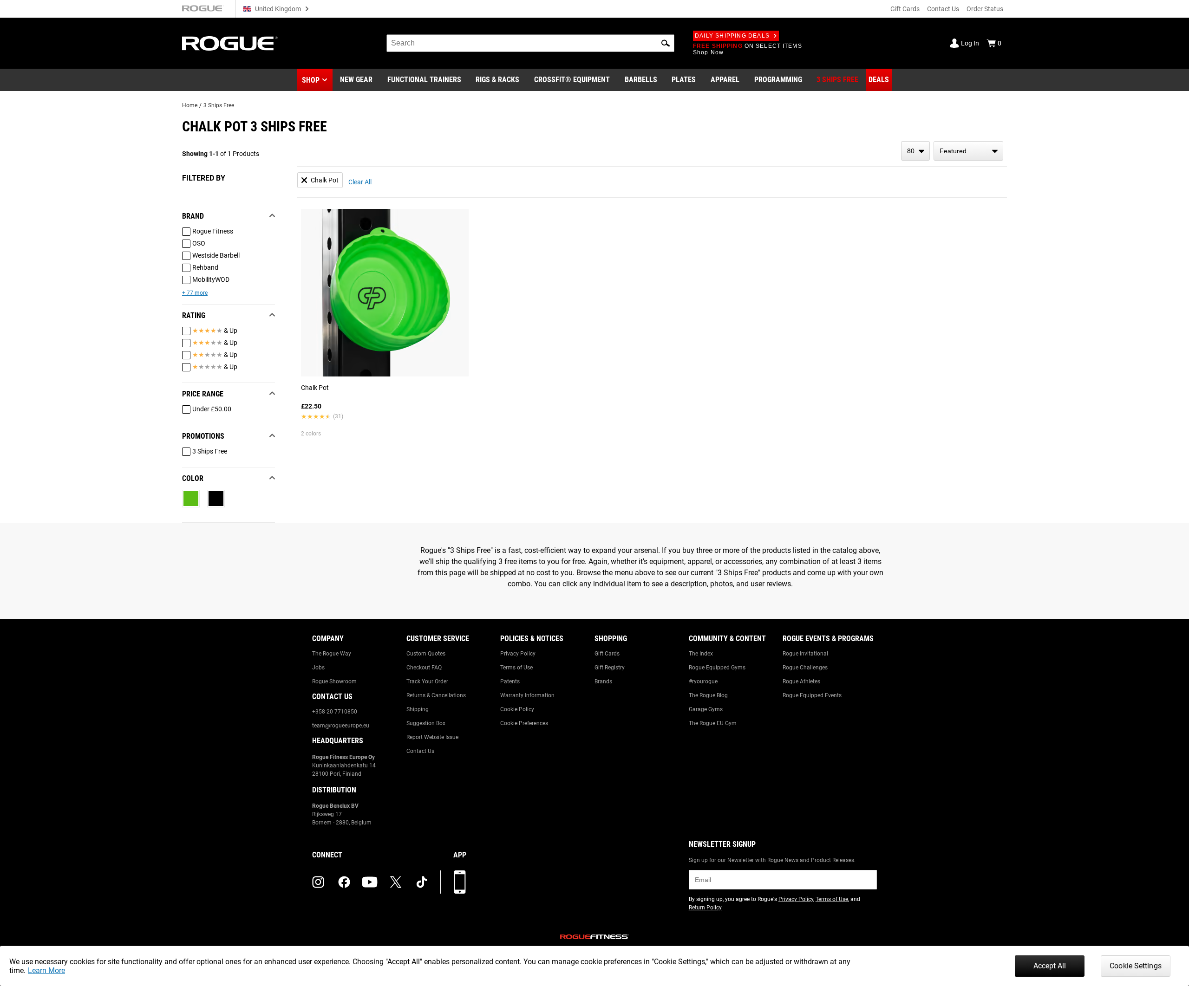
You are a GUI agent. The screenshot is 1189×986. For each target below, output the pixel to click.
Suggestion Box (425, 723)
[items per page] (915, 151)
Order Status (985, 9)
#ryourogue (703, 681)
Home (189, 105)
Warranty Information (527, 695)
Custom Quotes (425, 653)
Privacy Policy (518, 653)
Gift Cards (905, 9)
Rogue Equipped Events (812, 695)
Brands (603, 681)
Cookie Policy (517, 709)
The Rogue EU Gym (713, 723)
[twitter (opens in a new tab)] (395, 882)
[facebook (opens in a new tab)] (344, 882)
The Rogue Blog (708, 695)
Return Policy (705, 907)
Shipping (417, 709)
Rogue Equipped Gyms (717, 667)
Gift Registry (609, 667)
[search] (530, 43)
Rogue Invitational (805, 653)
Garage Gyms (706, 709)
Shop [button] (311, 80)
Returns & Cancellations (436, 695)
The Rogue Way (331, 653)
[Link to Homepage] (230, 43)
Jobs (318, 667)
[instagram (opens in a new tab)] (318, 882)
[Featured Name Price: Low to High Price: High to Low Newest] (968, 151)
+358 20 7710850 (334, 711)
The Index (701, 653)
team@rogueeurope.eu (340, 725)
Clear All (360, 182)
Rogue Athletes (801, 681)
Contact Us (943, 9)
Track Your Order (427, 681)
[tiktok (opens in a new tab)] (421, 882)
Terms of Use (516, 667)
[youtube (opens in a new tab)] (369, 882)
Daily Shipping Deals (732, 35)
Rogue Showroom (334, 681)
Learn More (46, 970)
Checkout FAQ (424, 667)
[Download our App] (459, 882)
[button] (665, 43)
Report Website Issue (432, 737)
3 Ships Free (218, 105)
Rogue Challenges (805, 667)
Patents (510, 681)
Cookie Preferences (524, 723)
